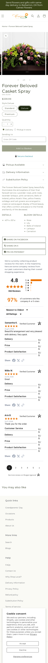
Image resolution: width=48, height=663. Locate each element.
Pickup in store (24, 130)
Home (4, 26)
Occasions (10, 513)
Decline (22, 650)
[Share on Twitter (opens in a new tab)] (18, 360)
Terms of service (13, 606)
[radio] (34, 280)
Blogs (8, 548)
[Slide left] (18, 80)
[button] (32, 16)
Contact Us (10, 571)
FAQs (7, 565)
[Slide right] (30, 80)
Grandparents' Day (14, 507)
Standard (9, 108)
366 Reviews (16, 291)
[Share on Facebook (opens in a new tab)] (13, 361)
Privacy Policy (12, 589)
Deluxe (24, 108)
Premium (10, 114)
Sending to (11, 134)
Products (9, 519)
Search (8, 542)
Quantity (6, 120)
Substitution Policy (14, 601)
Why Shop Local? (13, 577)
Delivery (9, 130)
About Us (9, 525)
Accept (22, 643)
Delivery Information (15, 583)
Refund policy (11, 595)
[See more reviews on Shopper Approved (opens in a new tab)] (22, 360)
